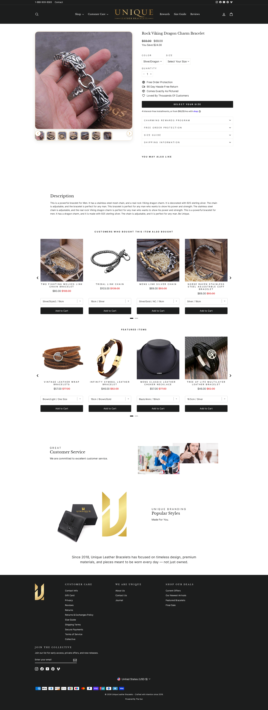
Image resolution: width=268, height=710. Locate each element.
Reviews (195, 14)
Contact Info (71, 590)
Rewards (165, 14)
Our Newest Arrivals (176, 595)
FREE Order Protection (163, 127)
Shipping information (162, 142)
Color (147, 55)
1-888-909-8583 (43, 2)
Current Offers (173, 590)
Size (169, 55)
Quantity (149, 68)
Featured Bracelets (175, 600)
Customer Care (97, 14)
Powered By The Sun (134, 699)
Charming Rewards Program (167, 120)
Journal (119, 600)
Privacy (69, 600)
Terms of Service (73, 634)
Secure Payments (74, 629)
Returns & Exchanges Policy (79, 615)
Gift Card (70, 595)
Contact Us (121, 595)
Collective (70, 639)
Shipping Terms (73, 624)
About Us (120, 590)
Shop (78, 14)
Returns (69, 610)
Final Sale (171, 605)
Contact (59, 2)
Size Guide (180, 14)
